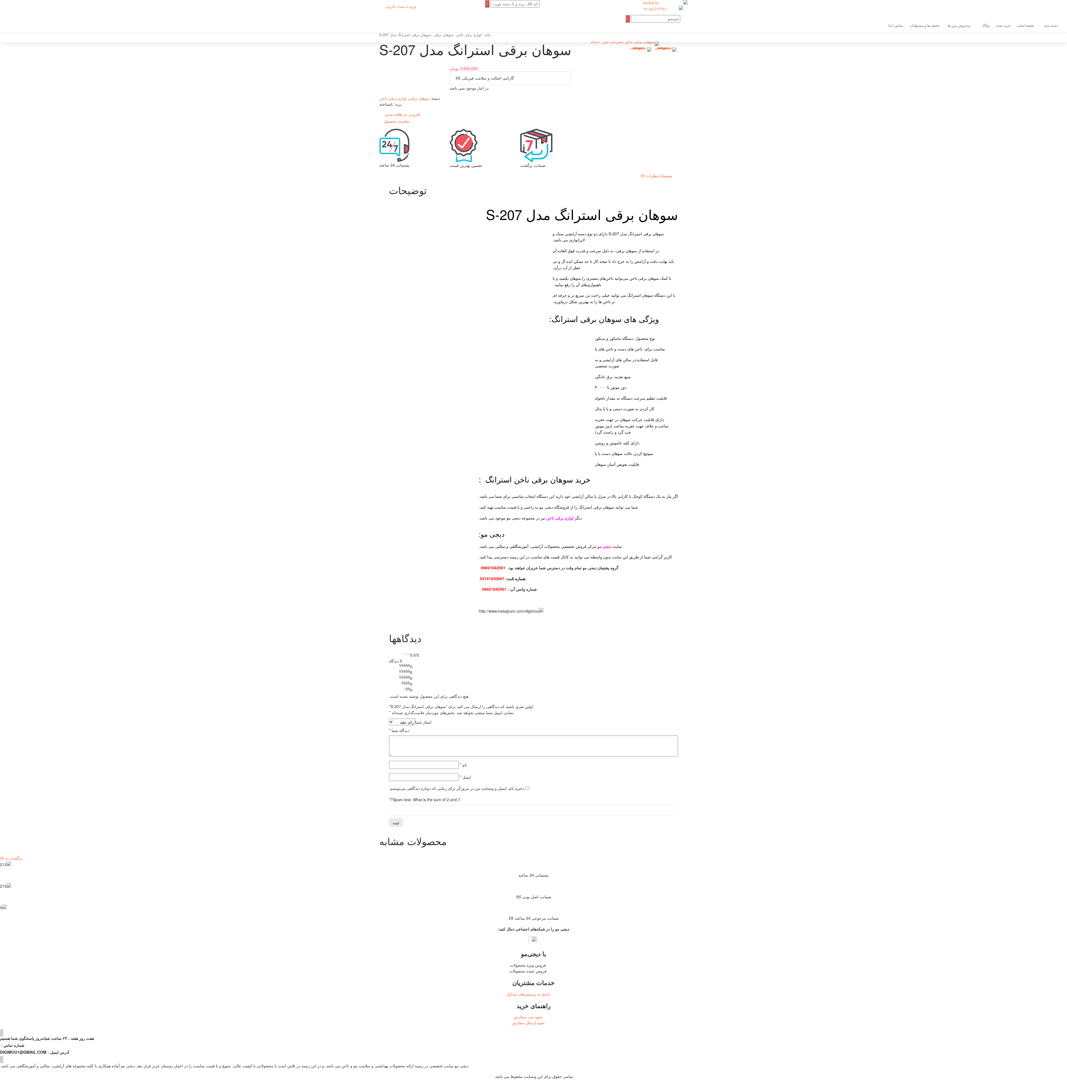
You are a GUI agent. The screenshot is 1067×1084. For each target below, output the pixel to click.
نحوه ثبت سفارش (527, 1016)
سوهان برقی (419, 98)
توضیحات (665, 175)
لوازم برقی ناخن (393, 98)
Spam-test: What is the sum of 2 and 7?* (424, 799)
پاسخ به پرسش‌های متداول (528, 994)
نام (463, 765)
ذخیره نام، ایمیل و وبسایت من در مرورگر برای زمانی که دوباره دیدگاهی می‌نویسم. (456, 788)
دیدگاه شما (399, 730)
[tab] (665, 176)
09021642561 (493, 567)
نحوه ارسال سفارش (528, 1022)
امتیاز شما (423, 722)
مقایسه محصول (397, 121)
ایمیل (465, 777)
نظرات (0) (649, 175)
